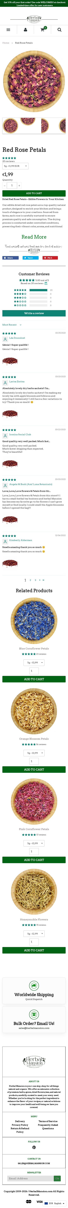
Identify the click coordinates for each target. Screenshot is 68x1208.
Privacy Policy (20, 1125)
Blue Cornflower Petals (34, 648)
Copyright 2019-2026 (15, 1191)
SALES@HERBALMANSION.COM (34, 1163)
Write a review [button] (34, 313)
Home (5, 43)
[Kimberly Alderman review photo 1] (10, 563)
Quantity (7, 180)
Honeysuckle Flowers (34, 919)
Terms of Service (48, 1121)
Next (63, 126)
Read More (34, 237)
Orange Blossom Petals (34, 738)
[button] (9, 158)
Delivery (20, 1121)
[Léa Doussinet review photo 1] (10, 361)
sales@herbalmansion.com (34, 1028)
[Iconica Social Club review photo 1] (10, 463)
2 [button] (30, 580)
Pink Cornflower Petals (34, 829)
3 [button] (35, 580)
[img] (9, 333)
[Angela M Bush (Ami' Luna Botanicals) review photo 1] (10, 519)
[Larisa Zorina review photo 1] (10, 413)
